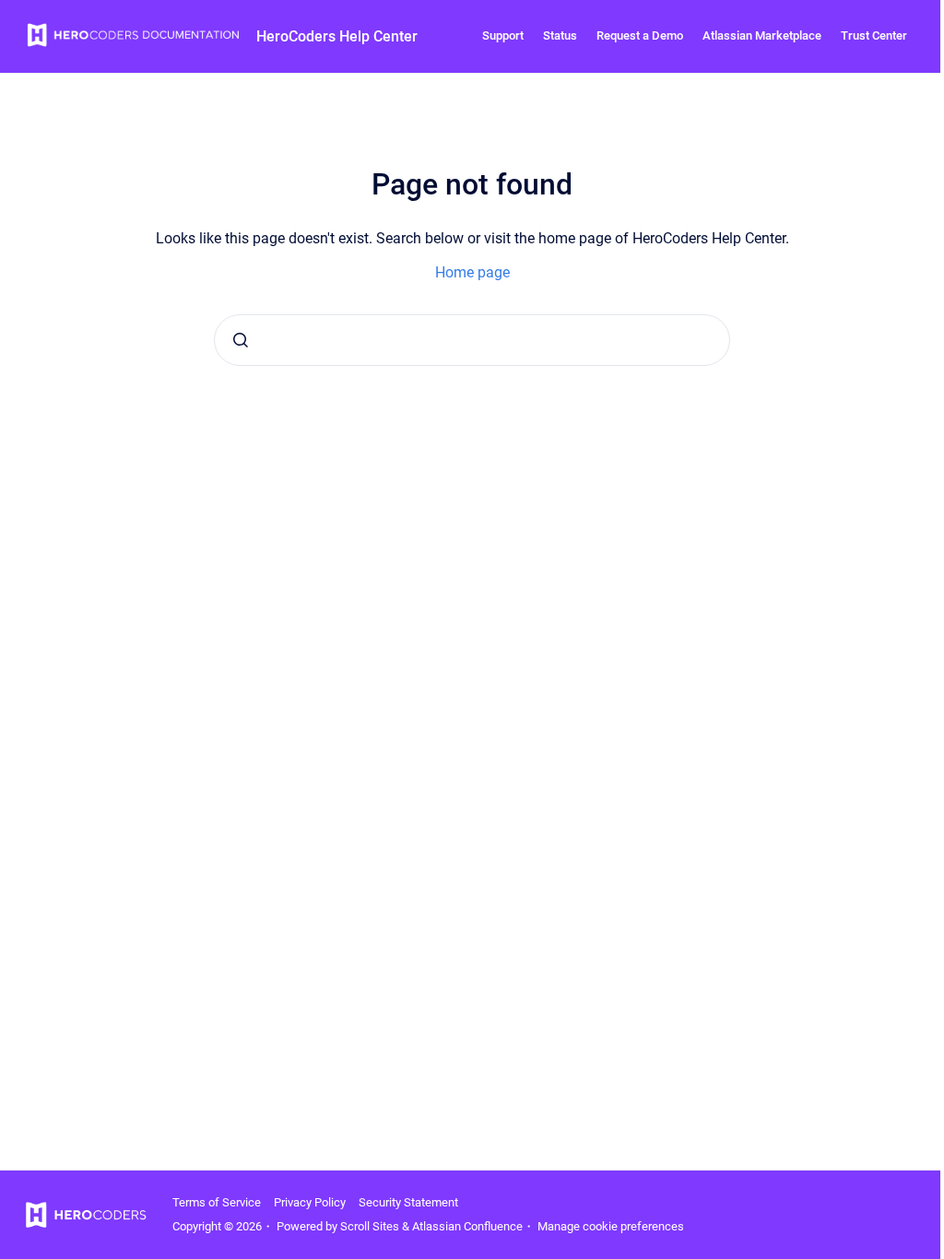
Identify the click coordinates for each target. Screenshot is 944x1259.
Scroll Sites (369, 1226)
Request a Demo (639, 35)
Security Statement (408, 1202)
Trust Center (874, 35)
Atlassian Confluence (467, 1226)
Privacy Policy (310, 1202)
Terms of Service (216, 1202)
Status (560, 35)
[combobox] (472, 340)
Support (503, 35)
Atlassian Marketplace (761, 35)
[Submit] (240, 340)
